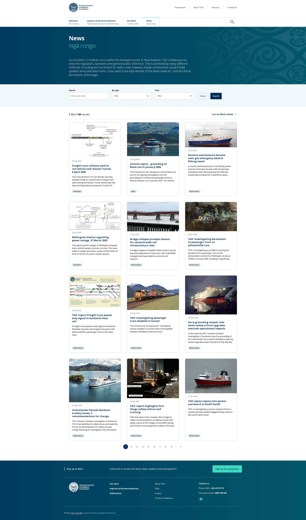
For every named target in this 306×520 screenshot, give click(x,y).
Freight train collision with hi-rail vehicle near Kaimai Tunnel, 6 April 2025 (92, 169)
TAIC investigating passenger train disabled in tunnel (148, 319)
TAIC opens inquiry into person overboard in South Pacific (207, 402)
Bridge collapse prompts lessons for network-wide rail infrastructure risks (150, 242)
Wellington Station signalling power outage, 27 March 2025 (90, 239)
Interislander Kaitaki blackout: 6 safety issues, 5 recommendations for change (91, 413)
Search (216, 96)
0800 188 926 (221, 493)
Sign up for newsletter (227, 468)
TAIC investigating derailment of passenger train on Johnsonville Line (207, 242)
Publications (180, 7)
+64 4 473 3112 (217, 488)
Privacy (158, 493)
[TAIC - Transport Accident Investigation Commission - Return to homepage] (81, 7)
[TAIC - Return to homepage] (85, 492)
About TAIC (199, 7)
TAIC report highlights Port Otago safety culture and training (147, 409)
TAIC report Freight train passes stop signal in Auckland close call (92, 318)
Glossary (215, 7)
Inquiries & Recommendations (124, 488)
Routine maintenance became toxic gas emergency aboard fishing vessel (206, 158)
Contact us (204, 483)
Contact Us (232, 7)
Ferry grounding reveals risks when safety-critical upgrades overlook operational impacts (206, 325)
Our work (114, 483)
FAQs (157, 488)
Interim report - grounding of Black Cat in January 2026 (148, 165)
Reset (203, 96)
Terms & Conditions (164, 498)
